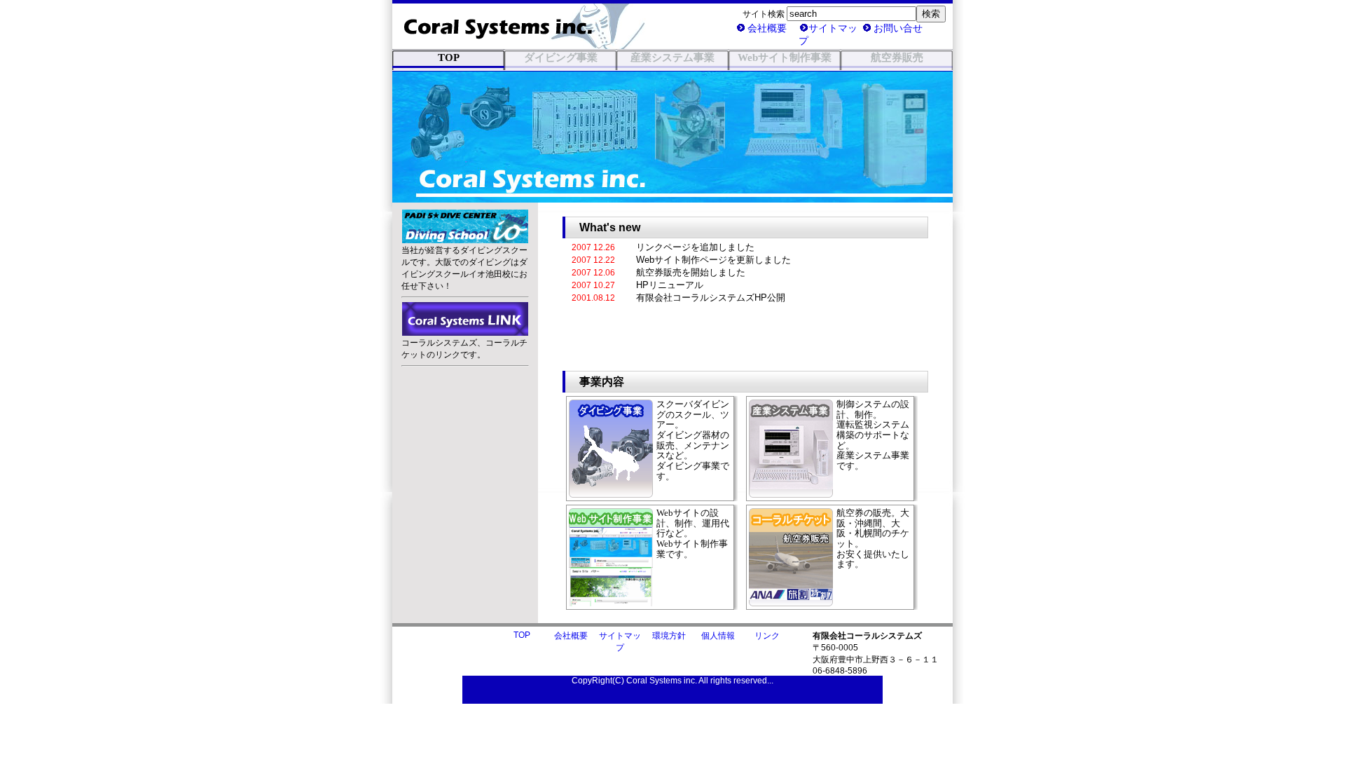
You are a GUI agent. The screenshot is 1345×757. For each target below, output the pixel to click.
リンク (767, 636)
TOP (521, 635)
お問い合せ (898, 28)
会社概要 (767, 28)
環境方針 (669, 636)
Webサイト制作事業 (785, 57)
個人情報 (718, 636)
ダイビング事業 (561, 57)
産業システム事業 (672, 57)
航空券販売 (897, 57)
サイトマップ (828, 34)
